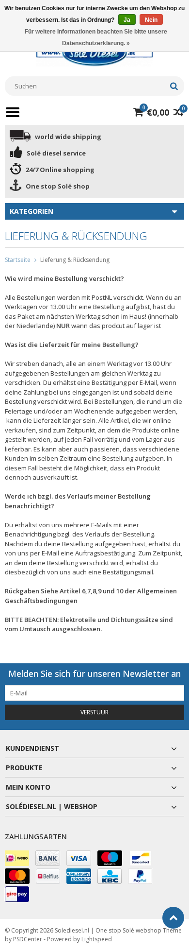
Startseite (18, 260)
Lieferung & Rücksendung (75, 260)
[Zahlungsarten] (17, 858)
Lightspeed (96, 939)
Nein (151, 20)
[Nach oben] (173, 918)
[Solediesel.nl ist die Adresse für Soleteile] (94, 52)
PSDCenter (27, 939)
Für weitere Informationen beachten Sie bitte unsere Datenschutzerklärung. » (96, 37)
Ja (127, 20)
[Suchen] (173, 86)
